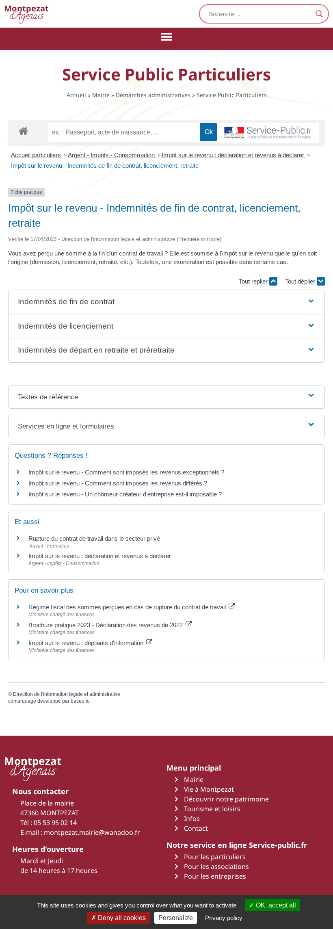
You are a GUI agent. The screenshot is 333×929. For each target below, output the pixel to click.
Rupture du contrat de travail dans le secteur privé (94, 538)
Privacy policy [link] (223, 917)
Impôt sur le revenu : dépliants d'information (86, 642)
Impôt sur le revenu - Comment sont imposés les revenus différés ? (117, 483)
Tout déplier (301, 281)
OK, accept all (275, 905)
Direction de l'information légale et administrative (66, 694)
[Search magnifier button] (319, 13)
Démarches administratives (153, 95)
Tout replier (254, 281)
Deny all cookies (121, 917)
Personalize (175, 917)
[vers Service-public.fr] (268, 133)
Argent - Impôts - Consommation (112, 155)
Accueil (76, 95)
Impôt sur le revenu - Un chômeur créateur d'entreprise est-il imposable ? (125, 494)
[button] (167, 37)
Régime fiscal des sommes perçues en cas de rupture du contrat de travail (127, 607)
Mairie (101, 95)
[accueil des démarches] (23, 130)
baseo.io (80, 701)
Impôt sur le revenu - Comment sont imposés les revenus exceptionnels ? (126, 472)
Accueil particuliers (37, 155)
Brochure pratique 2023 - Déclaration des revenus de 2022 (106, 624)
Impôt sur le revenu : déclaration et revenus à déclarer (234, 155)
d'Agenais (26, 13)
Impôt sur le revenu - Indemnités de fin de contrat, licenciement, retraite (105, 165)
